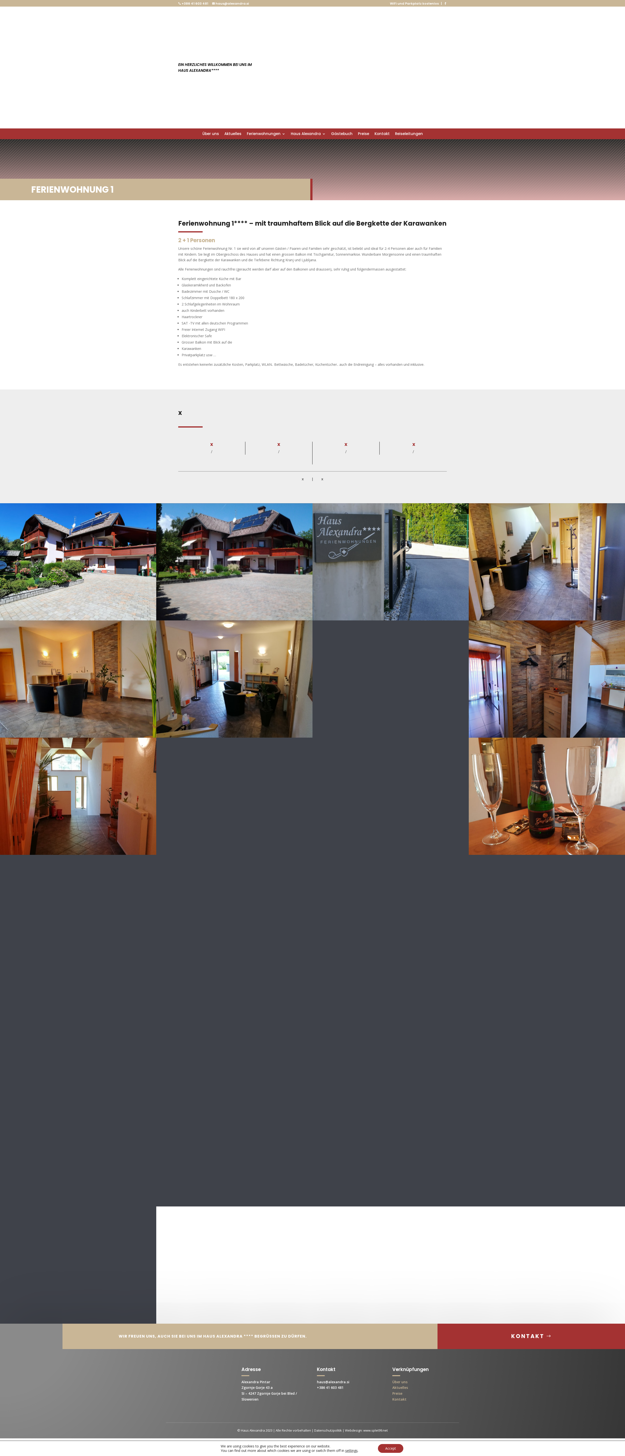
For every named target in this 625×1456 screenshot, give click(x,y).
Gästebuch (342, 134)
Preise (363, 134)
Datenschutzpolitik (328, 1430)
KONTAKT (527, 1336)
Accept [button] (390, 1448)
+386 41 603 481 (194, 3)
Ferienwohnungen (264, 134)
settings (351, 1450)
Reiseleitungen (409, 134)
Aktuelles (232, 134)
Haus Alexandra (306, 134)
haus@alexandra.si (232, 3)
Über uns (210, 134)
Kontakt (382, 134)
